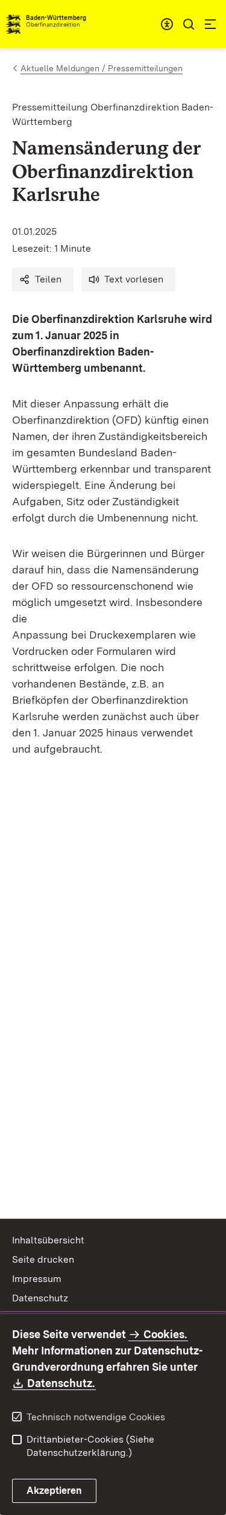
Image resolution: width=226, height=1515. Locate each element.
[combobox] (167, 24)
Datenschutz (40, 1298)
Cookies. (165, 1334)
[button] (43, 279)
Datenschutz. (61, 1383)
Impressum (36, 1278)
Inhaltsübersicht (48, 1240)
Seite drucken (43, 1259)
